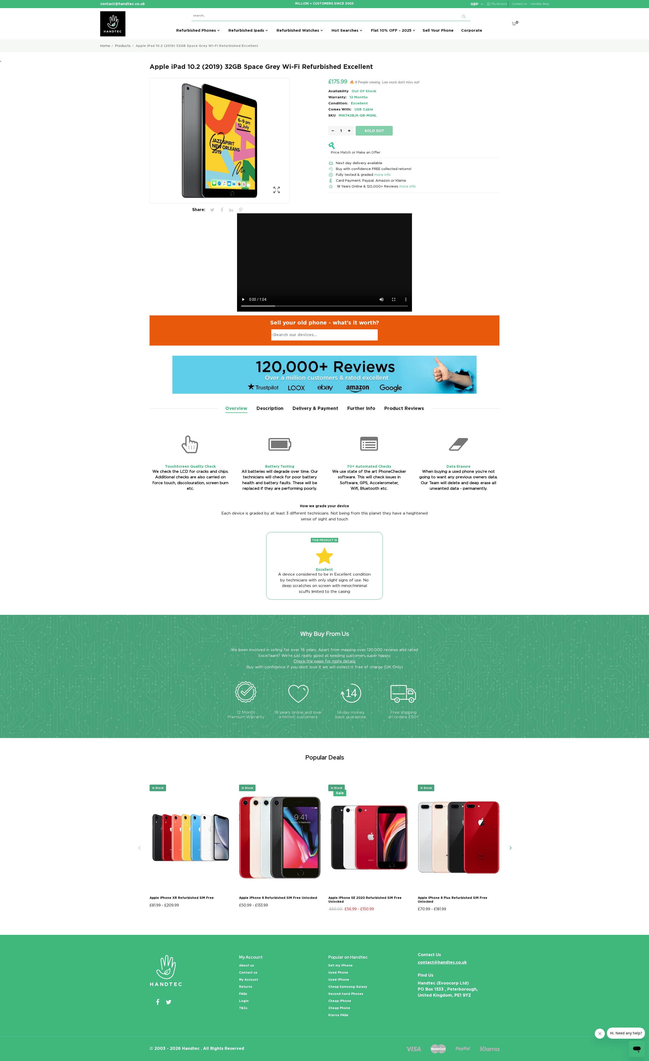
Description (269, 408)
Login (244, 1001)
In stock (158, 787)
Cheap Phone (339, 1008)
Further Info (361, 408)
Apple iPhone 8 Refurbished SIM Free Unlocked (278, 898)
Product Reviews (404, 408)
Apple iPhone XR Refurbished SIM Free (182, 898)
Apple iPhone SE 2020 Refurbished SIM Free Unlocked (365, 899)
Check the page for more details (324, 661)
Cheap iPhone (339, 1001)
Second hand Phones (345, 994)
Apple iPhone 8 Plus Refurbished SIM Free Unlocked (452, 899)
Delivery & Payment (315, 408)
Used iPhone (338, 979)
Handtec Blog (540, 4)
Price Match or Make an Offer (355, 152)
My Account (248, 979)
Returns (245, 987)
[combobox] (324, 334)
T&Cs (243, 1008)
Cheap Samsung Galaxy (347, 987)
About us (246, 965)
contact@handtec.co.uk (442, 962)
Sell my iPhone (340, 965)
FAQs (243, 994)
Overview (236, 408)
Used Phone (338, 972)
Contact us (248, 972)
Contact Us (519, 4)
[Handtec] (112, 23)
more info (382, 175)
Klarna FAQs (338, 1015)
